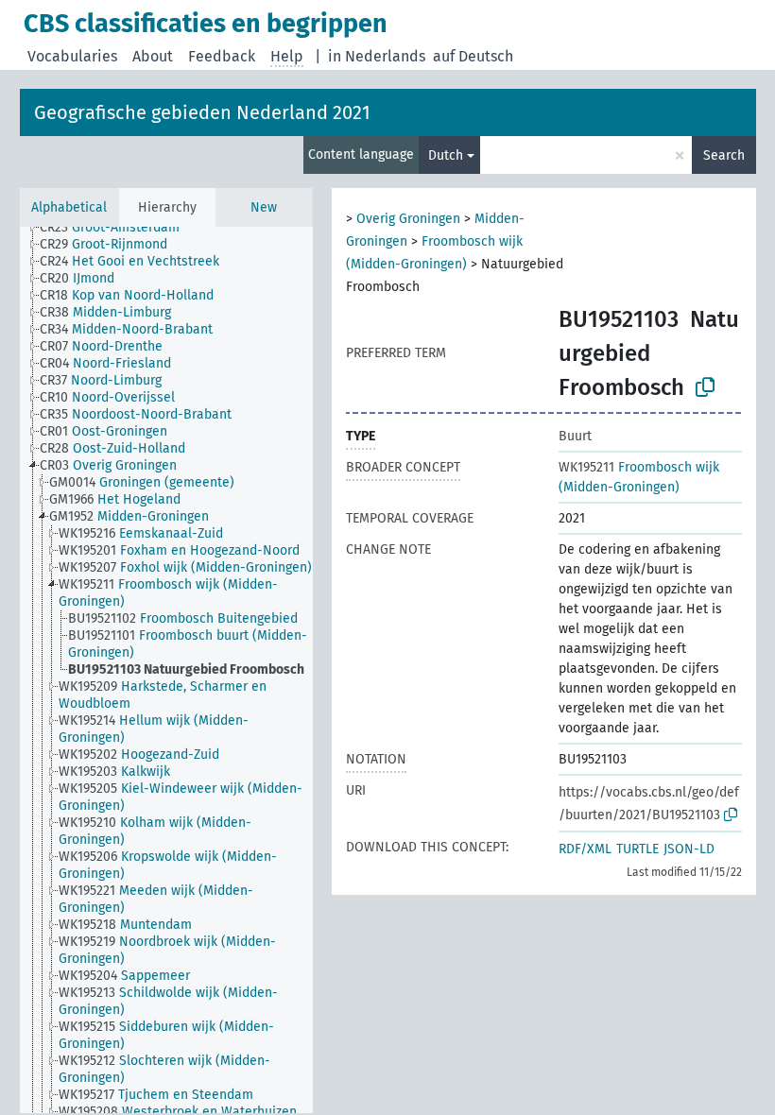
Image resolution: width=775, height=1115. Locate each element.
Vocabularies (72, 56)
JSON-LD (689, 849)
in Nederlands (376, 56)
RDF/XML (585, 849)
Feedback (221, 56)
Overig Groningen (408, 219)
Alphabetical (69, 207)
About (152, 56)
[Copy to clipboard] (705, 387)
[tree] (166, 670)
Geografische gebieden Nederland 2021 (202, 112)
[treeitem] (118, 227)
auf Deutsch (473, 56)
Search (724, 155)
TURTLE (637, 849)
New (263, 207)
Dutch (445, 155)
